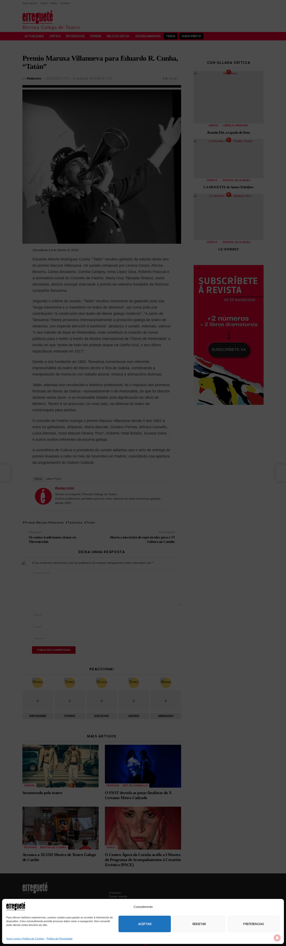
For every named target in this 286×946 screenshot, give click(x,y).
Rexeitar (199, 924)
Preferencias (253, 924)
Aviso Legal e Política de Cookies (25, 938)
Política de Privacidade (59, 938)
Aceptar (144, 924)
